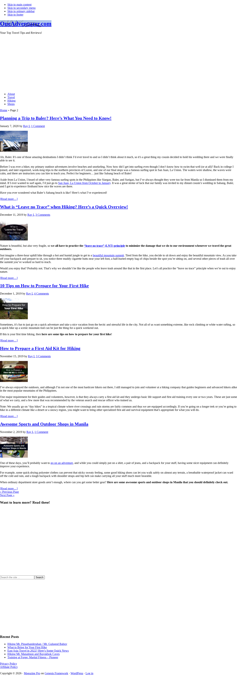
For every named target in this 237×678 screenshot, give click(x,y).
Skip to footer (15, 14)
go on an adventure (62, 462)
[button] (118, 566)
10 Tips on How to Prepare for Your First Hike (44, 285)
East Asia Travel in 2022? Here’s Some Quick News (38, 650)
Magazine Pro (32, 673)
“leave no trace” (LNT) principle (104, 245)
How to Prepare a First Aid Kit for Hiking (40, 348)
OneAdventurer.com (25, 23)
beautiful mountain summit (108, 255)
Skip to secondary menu (21, 7)
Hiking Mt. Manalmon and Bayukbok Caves (33, 654)
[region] (118, 541)
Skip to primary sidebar (21, 11)
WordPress (77, 673)
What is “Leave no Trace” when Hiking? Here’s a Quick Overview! (64, 206)
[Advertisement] (111, 63)
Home (3, 110)
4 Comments (41, 293)
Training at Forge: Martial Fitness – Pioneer (32, 657)
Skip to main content (19, 4)
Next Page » (7, 495)
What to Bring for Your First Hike (27, 647)
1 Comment (38, 126)
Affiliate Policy (9, 667)
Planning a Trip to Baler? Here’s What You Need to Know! (55, 118)
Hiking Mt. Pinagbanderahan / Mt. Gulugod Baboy (37, 644)
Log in (89, 673)
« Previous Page (9, 491)
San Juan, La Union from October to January (84, 183)
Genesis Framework (56, 673)
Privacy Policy (8, 663)
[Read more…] (9, 199)
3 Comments (42, 214)
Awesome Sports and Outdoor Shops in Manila (44, 424)
